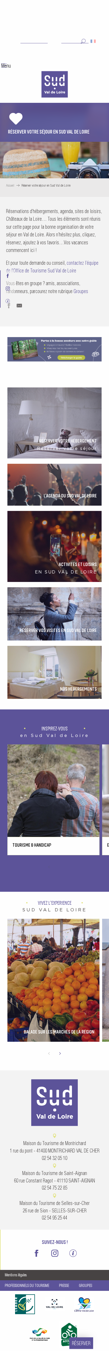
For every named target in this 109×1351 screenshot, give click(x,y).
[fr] (93, 41)
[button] (83, 41)
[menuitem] (54, 85)
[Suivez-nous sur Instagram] (8, 289)
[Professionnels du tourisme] (8, 301)
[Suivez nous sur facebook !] (8, 276)
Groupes (81, 291)
